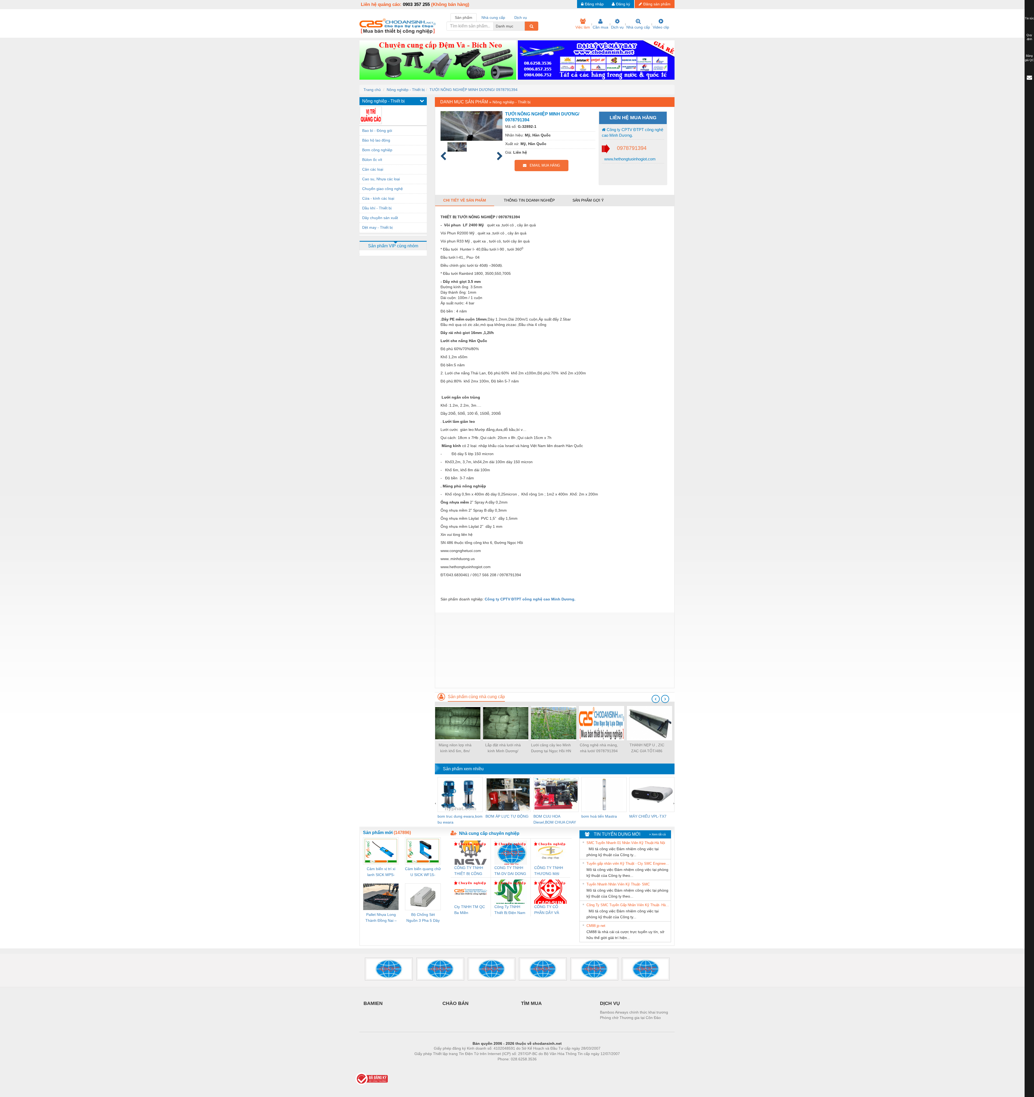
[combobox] (523, 26)
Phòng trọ (482, 1067)
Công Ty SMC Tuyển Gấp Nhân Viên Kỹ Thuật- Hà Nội (627, 905)
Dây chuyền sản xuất (380, 218)
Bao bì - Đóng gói (377, 130)
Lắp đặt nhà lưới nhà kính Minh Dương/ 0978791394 (503, 748)
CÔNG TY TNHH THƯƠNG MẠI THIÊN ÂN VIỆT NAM (548, 871)
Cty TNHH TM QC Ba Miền (469, 910)
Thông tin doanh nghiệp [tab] (529, 200)
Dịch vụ (617, 27)
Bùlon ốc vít (372, 159)
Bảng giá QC (1029, 58)
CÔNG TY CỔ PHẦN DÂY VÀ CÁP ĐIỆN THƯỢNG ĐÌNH (548, 910)
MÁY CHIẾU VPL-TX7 (647, 816)
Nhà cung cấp (638, 27)
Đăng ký (623, 4)
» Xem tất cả (657, 834)
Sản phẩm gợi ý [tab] (588, 200)
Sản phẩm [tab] (463, 17)
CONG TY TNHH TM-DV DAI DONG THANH (510, 871)
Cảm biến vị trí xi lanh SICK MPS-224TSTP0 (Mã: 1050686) (381, 872)
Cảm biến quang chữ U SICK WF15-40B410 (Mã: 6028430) (423, 872)
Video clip (661, 27)
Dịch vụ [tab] (520, 17)
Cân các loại (372, 169)
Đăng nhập (594, 4)
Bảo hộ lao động (376, 140)
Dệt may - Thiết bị (377, 227)
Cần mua (600, 27)
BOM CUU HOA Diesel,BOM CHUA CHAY (554, 819)
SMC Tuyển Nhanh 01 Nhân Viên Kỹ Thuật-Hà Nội (625, 843)
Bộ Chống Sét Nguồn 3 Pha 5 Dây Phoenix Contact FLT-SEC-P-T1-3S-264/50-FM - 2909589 (423, 917)
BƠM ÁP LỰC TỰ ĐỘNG (507, 816)
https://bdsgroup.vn (510, 1067)
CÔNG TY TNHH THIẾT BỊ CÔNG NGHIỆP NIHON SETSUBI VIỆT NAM (468, 871)
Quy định (1029, 37)
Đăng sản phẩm (656, 4)
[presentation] (656, 699)
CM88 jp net (595, 926)
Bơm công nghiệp (377, 150)
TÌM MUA (531, 1003)
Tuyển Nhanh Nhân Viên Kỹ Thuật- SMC (618, 884)
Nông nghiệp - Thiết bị (406, 89)
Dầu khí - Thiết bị (377, 208)
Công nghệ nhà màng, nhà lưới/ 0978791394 (599, 748)
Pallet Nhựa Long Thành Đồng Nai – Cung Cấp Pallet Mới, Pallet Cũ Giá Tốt (381, 917)
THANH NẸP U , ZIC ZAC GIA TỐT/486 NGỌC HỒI (647, 748)
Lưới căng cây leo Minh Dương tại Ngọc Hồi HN (551, 748)
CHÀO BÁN (455, 1003)
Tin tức (1029, 18)
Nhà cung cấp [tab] (493, 17)
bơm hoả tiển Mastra (599, 816)
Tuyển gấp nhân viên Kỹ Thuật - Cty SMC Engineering (627, 864)
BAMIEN (373, 1003)
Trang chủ (372, 89)
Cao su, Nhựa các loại (381, 179)
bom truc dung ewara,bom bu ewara (460, 819)
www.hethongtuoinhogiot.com (629, 159)
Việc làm (582, 27)
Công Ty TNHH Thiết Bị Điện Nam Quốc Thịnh (509, 910)
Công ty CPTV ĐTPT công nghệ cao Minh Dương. (632, 132)
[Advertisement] (554, 650)
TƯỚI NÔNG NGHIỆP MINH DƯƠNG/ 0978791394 (473, 89)
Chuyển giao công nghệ (382, 189)
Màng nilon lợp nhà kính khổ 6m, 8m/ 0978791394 (455, 748)
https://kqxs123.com (543, 1067)
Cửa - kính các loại (378, 198)
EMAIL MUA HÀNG (543, 165)
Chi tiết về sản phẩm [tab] (464, 200)
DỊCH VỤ (610, 1003)
